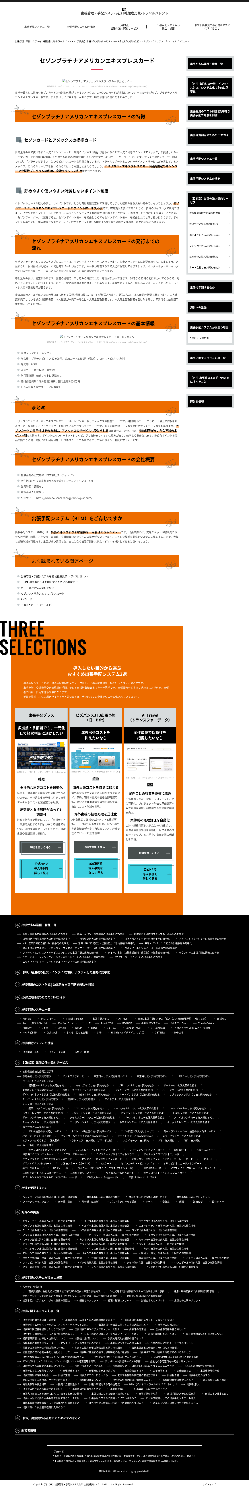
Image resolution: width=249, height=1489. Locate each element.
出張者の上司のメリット (187, 1300)
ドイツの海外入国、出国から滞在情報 (97, 1262)
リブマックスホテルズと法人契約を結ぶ (190, 1094)
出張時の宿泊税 (137, 1329)
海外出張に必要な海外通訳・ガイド (148, 1196)
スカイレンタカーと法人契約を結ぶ (41, 1122)
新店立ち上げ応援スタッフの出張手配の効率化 (159, 934)
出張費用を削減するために (86, 1389)
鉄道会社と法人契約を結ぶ (203, 223)
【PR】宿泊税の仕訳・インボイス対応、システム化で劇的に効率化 (209, 87)
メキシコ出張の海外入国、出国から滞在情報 (105, 1253)
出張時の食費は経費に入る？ (177, 1379)
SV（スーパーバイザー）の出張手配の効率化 (139, 957)
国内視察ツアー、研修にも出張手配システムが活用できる (143, 1366)
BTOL (94, 1027)
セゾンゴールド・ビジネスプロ (137, 1163)
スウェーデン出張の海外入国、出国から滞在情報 (49, 1221)
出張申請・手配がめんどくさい (150, 1389)
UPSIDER (207, 1158)
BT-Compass (158, 1027)
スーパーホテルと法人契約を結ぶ (40, 1099)
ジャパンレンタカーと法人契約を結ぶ (144, 1117)
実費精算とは (184, 1370)
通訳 (181, 1201)
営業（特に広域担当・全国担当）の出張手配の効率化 (106, 943)
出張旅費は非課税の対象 (36, 1375)
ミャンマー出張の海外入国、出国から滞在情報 (163, 1239)
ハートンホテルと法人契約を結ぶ (180, 1090)
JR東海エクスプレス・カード (38, 1154)
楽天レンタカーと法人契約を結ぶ (46, 1108)
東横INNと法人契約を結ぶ (81, 1099)
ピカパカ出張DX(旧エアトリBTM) (192, 1027)
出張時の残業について (91, 1379)
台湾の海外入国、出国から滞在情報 (110, 1258)
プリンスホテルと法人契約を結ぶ (136, 1085)
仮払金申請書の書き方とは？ (170, 1329)
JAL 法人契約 (166, 1140)
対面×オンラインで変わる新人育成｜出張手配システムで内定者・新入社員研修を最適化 (69, 1295)
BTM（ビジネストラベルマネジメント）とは (153, 1384)
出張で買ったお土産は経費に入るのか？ (44, 1407)
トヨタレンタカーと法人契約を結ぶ (138, 1122)
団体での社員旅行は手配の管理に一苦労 (44, 1347)
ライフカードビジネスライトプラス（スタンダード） (106, 1168)
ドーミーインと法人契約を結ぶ (180, 1085)
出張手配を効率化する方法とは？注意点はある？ (49, 1333)
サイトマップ (209, 1484)
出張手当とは (193, 1384)
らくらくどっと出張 (77, 1032)
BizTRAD (111, 1027)
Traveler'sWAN (206, 1023)
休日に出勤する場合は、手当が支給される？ (46, 1379)
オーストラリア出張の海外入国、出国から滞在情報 (50, 1248)
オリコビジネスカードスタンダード (182, 1163)
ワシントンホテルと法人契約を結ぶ (134, 1090)
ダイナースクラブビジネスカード (161, 1154)
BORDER (127, 1023)
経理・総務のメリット (120, 1300)
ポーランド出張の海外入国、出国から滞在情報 (114, 1235)
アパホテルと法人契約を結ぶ (120, 1099)
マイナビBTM (30, 1032)
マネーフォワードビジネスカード (147, 1149)
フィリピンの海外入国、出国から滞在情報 (45, 1262)
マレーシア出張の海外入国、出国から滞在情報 (47, 1253)
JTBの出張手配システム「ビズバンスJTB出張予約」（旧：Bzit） (173, 1018)
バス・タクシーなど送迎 (123, 1201)
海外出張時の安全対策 (34, 1384)
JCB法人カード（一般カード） (102, 1177)
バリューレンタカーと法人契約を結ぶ (42, 1113)
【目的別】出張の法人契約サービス (124, 26)
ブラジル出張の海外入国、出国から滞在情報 (103, 1244)
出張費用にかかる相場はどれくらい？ (43, 1389)
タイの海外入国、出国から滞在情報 (146, 1262)
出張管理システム (150, 1023)
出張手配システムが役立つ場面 (168, 26)
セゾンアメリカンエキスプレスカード (42, 593)
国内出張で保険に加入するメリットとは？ (97, 1329)
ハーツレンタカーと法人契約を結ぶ (187, 1108)
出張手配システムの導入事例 (125, 1343)
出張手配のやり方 (148, 1393)
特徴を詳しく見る (40, 847)
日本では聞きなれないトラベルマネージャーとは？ (111, 1333)
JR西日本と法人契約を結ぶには (194, 1076)
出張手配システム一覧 (37, 26)
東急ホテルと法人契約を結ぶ (37, 1090)
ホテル (149, 1201)
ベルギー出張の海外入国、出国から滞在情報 (105, 1225)
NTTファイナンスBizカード (37, 1163)
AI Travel (123, 1018)
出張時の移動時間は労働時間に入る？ (133, 1379)
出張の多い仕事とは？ (217, 1393)
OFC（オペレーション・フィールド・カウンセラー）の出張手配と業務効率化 (64, 957)
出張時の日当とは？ (168, 1324)
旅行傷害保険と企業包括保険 (204, 213)
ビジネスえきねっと (73, 1076)
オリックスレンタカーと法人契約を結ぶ (188, 1122)
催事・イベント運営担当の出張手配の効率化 (100, 934)
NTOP (78, 1027)
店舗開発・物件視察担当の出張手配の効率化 (46, 938)
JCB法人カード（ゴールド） (37, 605)
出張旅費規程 (117, 1389)
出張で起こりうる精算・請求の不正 (110, 1393)
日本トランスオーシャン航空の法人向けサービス (190, 1131)
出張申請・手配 (31, 1052)
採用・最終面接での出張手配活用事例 (194, 1291)
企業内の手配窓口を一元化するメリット (172, 1343)
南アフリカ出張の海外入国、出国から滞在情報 (163, 1221)
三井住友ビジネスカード (83, 1172)
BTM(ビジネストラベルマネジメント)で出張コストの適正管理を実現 (59, 1361)
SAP (99, 1032)
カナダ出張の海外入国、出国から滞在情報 (165, 1248)
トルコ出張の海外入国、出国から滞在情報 (99, 1230)
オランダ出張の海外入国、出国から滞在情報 (46, 1244)
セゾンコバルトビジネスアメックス (47, 1149)
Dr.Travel (52, 1032)
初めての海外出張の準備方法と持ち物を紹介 (98, 1347)
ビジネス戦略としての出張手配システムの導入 (171, 1398)
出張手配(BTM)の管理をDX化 (199, 1366)
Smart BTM (106, 1023)
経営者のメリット (88, 1300)
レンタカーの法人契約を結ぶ (204, 245)
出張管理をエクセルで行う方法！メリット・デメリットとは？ (56, 1324)
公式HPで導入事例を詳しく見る (41, 868)
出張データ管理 (57, 1052)
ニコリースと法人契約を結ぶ (88, 1108)
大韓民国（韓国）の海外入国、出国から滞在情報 (165, 1253)
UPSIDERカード (152, 1168)
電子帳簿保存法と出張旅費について (205, 1333)
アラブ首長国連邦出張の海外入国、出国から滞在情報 (51, 1235)
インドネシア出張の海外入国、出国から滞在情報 (172, 1267)
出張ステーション (179, 1023)
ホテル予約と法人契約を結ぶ (204, 234)
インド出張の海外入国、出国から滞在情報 (113, 1267)
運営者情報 (197, 401)
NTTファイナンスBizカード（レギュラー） (193, 1168)
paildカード (180, 1149)
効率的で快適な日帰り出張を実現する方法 (175, 1402)
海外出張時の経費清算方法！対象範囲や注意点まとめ (51, 1402)
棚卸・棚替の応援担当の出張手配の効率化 (45, 934)
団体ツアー (218, 1201)
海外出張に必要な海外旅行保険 (103, 1196)
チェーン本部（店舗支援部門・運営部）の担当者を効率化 (139, 952)
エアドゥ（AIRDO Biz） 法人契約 (41, 1140)
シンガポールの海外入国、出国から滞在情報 (198, 1262)
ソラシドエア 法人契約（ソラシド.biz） (91, 1140)
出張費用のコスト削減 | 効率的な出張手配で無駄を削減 (210, 113)
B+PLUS (178, 1032)
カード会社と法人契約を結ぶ (37, 588)
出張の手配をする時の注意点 (104, 1384)
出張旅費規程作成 (209, 1370)
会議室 (166, 1201)
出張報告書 (173, 1375)
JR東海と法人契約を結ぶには (152, 1076)
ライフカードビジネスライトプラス (115, 1154)
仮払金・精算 (82, 1052)
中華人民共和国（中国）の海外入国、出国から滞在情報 (52, 1258)
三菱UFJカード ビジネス (143, 1177)
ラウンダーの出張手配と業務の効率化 (199, 952)
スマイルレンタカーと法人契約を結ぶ (194, 1117)
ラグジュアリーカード (75, 1154)
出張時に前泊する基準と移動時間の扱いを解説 (104, 1352)
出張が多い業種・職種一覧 (206, 64)
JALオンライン (49, 1018)
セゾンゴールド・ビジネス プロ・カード (165, 1172)
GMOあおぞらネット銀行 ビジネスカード (98, 1149)
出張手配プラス (100, 1018)
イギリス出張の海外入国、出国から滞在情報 (110, 1248)
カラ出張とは (160, 1370)
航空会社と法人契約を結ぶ (203, 256)
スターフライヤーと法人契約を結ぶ (182, 1135)
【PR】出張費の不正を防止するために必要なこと (49, 582)
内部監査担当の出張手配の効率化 (97, 938)
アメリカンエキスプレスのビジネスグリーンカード (49, 1177)
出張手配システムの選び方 (181, 1393)
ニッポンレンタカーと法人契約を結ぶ (90, 1122)
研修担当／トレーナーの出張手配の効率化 (147, 938)
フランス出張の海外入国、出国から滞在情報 (160, 1244)
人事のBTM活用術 (199, 337)
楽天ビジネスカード (33, 1168)
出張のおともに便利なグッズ (38, 1370)
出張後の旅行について (86, 1338)
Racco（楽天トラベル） (35, 1023)
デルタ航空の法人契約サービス (45, 1131)
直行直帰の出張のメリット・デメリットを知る (149, 1320)
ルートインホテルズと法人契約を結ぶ (140, 1094)
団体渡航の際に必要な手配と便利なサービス (46, 1352)
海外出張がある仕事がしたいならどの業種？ (155, 1347)
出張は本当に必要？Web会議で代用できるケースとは (51, 1398)
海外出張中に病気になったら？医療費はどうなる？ (116, 1402)
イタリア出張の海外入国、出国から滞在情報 (172, 1235)
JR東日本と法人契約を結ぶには (110, 1076)
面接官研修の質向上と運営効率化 (144, 1295)
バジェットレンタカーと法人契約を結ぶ (142, 1113)
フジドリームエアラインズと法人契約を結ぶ (84, 1135)
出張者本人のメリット (153, 1300)
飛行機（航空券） (91, 1201)
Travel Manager (74, 1018)
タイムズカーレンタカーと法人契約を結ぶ (92, 1117)
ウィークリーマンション (36, 1201)
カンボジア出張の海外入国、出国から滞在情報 (104, 1239)
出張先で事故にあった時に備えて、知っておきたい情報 (52, 1393)
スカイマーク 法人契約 (136, 1140)
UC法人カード (60, 1168)
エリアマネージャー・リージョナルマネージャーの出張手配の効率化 (59, 961)
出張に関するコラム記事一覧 (208, 358)
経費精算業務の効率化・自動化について (44, 1338)
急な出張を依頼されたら (216, 1379)
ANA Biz (27, 1018)
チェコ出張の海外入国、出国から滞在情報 (45, 1230)
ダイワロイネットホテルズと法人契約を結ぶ (46, 1094)
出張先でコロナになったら (93, 1375)
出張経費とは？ (71, 1370)
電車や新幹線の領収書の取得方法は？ (137, 1375)
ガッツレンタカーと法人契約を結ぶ (41, 1117)
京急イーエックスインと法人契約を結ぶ (84, 1090)
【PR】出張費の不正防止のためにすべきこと (212, 26)
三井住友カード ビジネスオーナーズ (41, 1172)
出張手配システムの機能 (81, 26)
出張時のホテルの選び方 (102, 1370)
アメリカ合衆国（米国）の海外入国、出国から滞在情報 (52, 1267)
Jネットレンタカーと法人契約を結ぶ (91, 1113)
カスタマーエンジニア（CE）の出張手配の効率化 (150, 947)
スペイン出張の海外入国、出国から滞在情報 (46, 1239)
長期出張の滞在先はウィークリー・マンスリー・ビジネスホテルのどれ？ (62, 1343)
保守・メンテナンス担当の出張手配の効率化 (168, 943)
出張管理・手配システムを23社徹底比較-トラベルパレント (124, 13)
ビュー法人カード (206, 1149)
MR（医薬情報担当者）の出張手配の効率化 (46, 943)
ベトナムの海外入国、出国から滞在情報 (207, 1258)
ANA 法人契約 (192, 1140)
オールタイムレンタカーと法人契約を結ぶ (136, 1108)
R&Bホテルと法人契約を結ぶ (94, 1094)
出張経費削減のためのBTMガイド (209, 137)
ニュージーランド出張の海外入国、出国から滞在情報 (167, 1225)
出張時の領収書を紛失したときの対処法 (44, 1329)
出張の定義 (64, 1375)
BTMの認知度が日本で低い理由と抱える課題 (174, 1356)
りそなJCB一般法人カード (120, 1172)
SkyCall (62, 1027)
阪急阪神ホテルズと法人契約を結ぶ (47, 1085)
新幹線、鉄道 (65, 1201)
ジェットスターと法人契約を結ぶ (135, 1135)
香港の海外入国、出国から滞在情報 (158, 1258)
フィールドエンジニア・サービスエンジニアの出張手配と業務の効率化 (60, 952)
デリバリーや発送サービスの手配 (123, 1361)
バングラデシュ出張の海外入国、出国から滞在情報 (50, 1196)
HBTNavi (27, 1027)
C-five (45, 1027)
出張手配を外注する (199, 1375)
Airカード (26, 599)
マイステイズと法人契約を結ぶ (92, 1085)
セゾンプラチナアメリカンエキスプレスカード (47, 1158)
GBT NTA (160, 1032)
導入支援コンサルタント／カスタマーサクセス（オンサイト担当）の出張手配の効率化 (69, 947)
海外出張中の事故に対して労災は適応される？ (123, 1324)
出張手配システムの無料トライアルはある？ (112, 1398)
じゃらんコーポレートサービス (74, 1023)
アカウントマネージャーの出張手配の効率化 (202, 938)
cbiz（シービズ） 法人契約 (36, 1135)
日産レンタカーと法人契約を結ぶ (191, 1113)
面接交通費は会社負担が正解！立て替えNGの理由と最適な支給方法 (64, 1291)
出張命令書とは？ (133, 1370)
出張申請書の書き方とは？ (162, 1333)
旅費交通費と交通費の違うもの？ (125, 1338)
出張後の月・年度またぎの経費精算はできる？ (90, 1320)
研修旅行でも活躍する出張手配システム (44, 1366)
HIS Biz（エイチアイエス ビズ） (128, 1032)
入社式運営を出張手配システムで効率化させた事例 (137, 1291)
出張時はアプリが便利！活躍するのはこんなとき (165, 1352)
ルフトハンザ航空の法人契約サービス (91, 1131)
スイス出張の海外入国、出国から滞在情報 (106, 1221)
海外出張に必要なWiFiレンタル (193, 1196)
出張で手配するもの (202, 287)
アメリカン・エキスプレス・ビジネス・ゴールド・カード (162, 1158)
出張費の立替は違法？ (67, 1384)
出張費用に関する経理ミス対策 (39, 1320)
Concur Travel (133, 1027)
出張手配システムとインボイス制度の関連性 (46, 1300)
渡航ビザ (198, 1201)
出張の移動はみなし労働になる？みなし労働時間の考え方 (53, 1356)
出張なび (222, 1018)
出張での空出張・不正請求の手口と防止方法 (117, 1356)
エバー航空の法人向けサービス (137, 1131)
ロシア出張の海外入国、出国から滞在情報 (154, 1230)
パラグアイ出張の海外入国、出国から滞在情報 (47, 1225)
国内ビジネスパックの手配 (89, 1366)
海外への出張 (198, 307)
